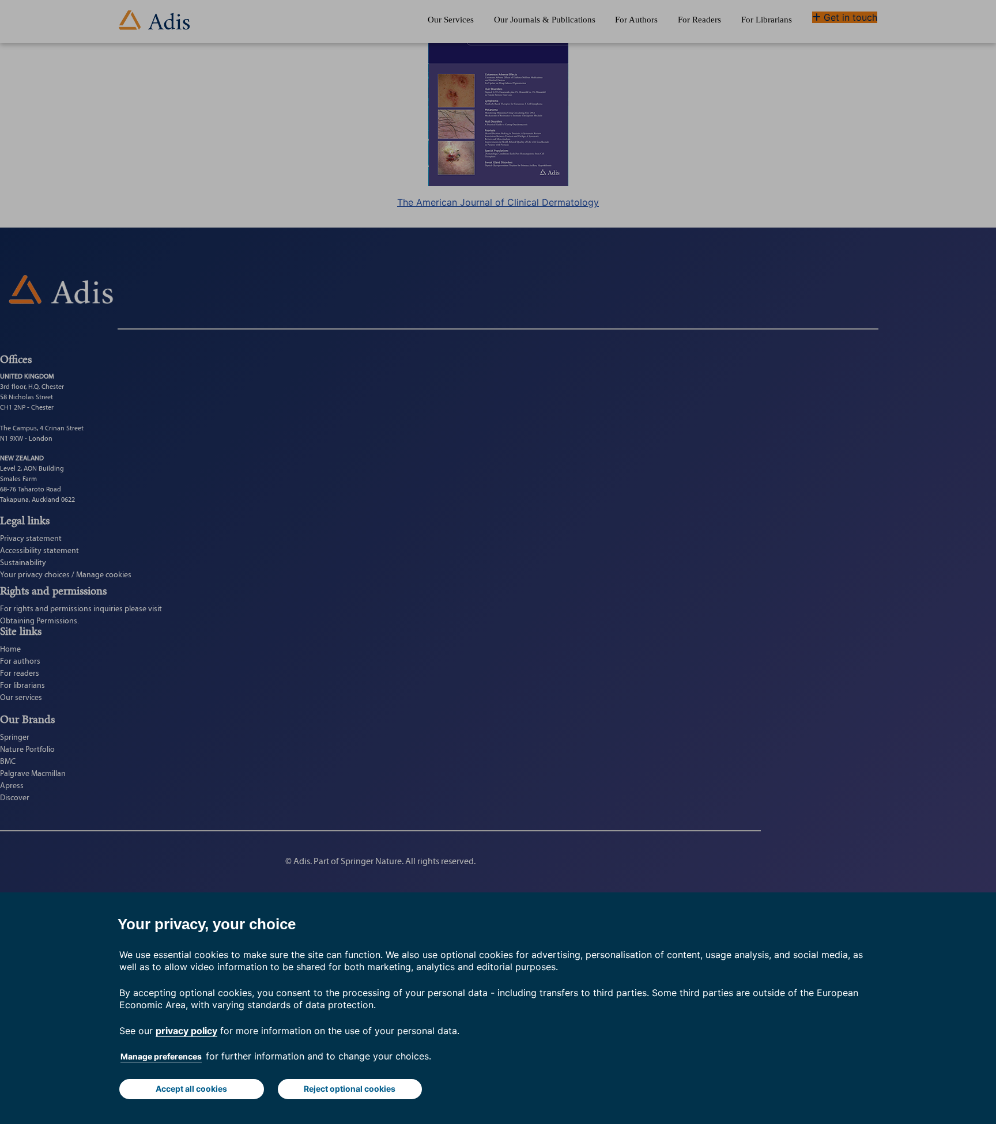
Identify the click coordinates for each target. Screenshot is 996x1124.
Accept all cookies (191, 1088)
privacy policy (186, 1030)
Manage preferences (161, 1056)
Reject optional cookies (349, 1088)
